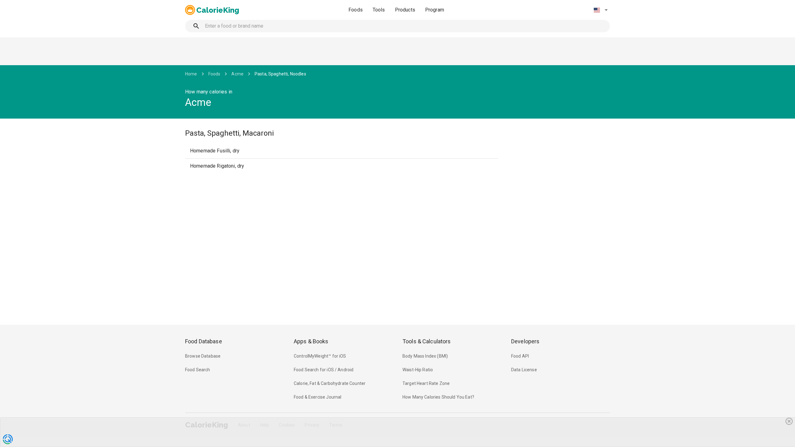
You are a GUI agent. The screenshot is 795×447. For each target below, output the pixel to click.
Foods (355, 10)
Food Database (203, 341)
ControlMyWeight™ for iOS (320, 356)
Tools (379, 10)
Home (191, 73)
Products (405, 10)
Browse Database (202, 356)
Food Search (197, 369)
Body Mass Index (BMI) (425, 356)
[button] (600, 10)
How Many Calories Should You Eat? (438, 397)
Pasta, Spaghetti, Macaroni (229, 133)
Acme (237, 73)
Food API (520, 356)
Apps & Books (311, 341)
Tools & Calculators (426, 341)
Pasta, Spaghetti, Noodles (280, 73)
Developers (525, 341)
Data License (524, 369)
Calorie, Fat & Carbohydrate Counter (330, 383)
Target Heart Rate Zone (426, 383)
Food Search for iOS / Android (323, 369)
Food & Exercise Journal (317, 397)
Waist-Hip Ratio (417, 369)
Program (434, 10)
